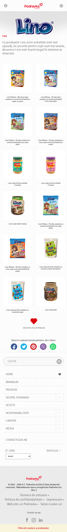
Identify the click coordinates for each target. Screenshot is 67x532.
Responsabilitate (17, 413)
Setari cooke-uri (51, 504)
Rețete (10, 405)
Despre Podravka (17, 397)
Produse (11, 389)
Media (10, 428)
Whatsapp (53, 346)
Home (9, 374)
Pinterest (33, 346)
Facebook (14, 346)
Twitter (23, 346)
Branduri (12, 382)
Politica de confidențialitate (23, 499)
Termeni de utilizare (33, 495)
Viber (43, 346)
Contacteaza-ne (16, 439)
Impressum (54, 499)
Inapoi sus (52, 450)
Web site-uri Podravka (21, 504)
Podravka (33, 6)
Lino (4, 36)
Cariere (11, 420)
